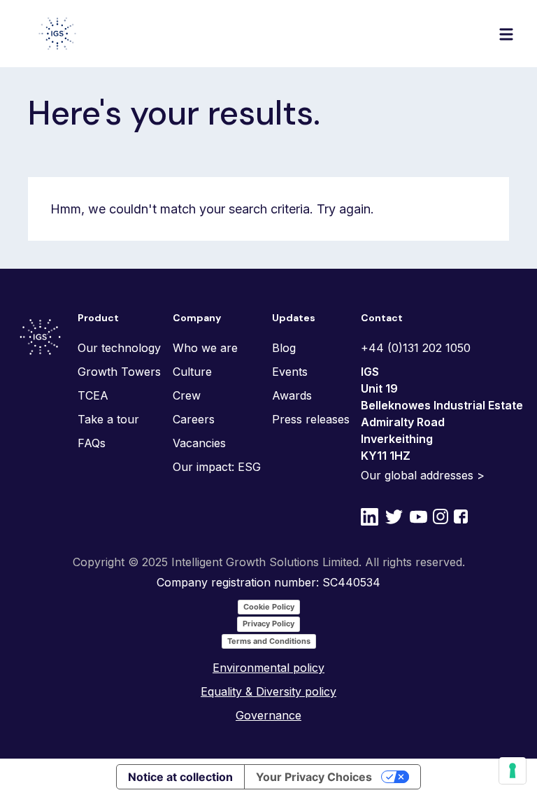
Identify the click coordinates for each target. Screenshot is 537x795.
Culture (192, 372)
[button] (506, 33)
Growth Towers (119, 372)
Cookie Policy (268, 607)
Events (290, 372)
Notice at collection (180, 777)
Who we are (205, 348)
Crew (187, 395)
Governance (268, 715)
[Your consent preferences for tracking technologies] (512, 770)
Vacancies (199, 443)
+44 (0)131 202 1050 (416, 348)
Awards (292, 395)
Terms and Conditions (268, 641)
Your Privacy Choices (314, 777)
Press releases (311, 419)
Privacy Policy (268, 623)
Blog (284, 348)
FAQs (92, 443)
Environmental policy (268, 668)
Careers (194, 419)
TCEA (93, 395)
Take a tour (108, 419)
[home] (57, 33)
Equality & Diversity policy (268, 691)
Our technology (119, 348)
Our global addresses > (423, 475)
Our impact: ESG (217, 467)
